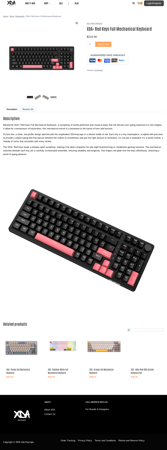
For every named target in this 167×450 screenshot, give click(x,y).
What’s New (30, 3)
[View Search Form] (133, 3)
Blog (77, 3)
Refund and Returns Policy (131, 440)
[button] (76, 23)
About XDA (49, 409)
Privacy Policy (85, 440)
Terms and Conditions (105, 440)
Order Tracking (68, 440)
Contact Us (49, 414)
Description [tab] (12, 109)
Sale (61, 3)
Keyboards (95, 24)
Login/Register (154, 3)
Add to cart (103, 44)
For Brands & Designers (97, 409)
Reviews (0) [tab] (28, 109)
